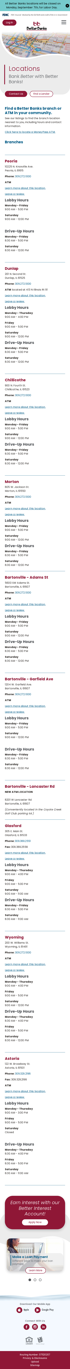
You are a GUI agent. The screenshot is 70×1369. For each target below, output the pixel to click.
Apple (26, 1310)
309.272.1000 (23, 176)
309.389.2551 (23, 841)
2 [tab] (35, 1280)
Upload (35, 1361)
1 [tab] (29, 1280)
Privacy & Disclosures (35, 1358)
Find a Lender (41, 93)
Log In (11, 23)
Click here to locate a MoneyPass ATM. (30, 132)
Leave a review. (15, 194)
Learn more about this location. (25, 188)
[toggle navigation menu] (62, 22)
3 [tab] (40, 1280)
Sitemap (35, 1365)
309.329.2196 (23, 1074)
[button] (67, 5)
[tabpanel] (35, 1254)
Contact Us (16, 93)
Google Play (48, 1310)
